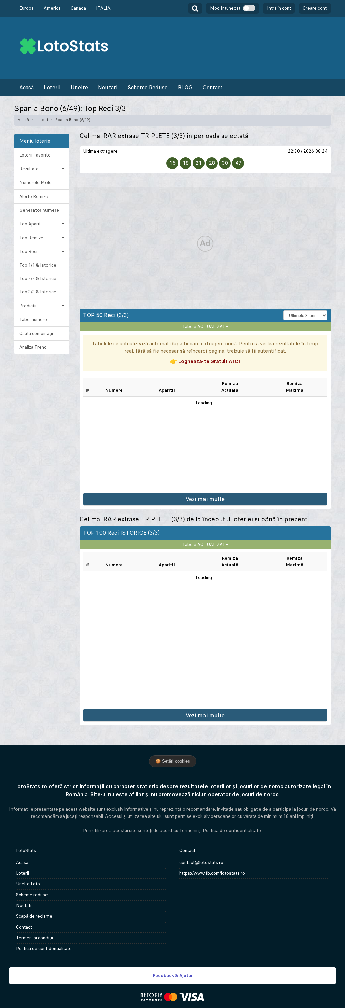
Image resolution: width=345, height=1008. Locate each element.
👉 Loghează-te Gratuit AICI (205, 361)
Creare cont (315, 8)
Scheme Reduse (148, 87)
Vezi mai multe (205, 499)
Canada (78, 8)
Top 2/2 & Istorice (37, 278)
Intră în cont (279, 8)
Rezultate (29, 169)
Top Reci (28, 251)
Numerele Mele (35, 182)
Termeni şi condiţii (34, 938)
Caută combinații (36, 333)
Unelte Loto (28, 884)
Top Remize (31, 238)
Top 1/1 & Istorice (37, 265)
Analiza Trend (33, 347)
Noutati (108, 87)
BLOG (185, 87)
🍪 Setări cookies (172, 761)
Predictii (27, 306)
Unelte (79, 87)
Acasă (26, 87)
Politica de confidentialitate (44, 948)
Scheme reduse (32, 895)
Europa (26, 8)
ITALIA (103, 8)
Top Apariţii (31, 224)
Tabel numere (33, 319)
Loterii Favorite (35, 155)
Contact (212, 87)
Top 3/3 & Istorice (37, 292)
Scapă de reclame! (35, 916)
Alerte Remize (33, 196)
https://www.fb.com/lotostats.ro (212, 873)
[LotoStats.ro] (64, 45)
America (52, 8)
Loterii (52, 87)
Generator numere (39, 210)
